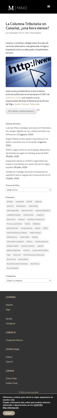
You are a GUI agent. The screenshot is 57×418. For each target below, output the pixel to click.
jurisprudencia (26, 228)
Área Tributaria (12, 268)
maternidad (24, 237)
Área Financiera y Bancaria (33, 255)
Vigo (8, 255)
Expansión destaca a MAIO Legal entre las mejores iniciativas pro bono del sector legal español (28, 164)
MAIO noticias (35, 233)
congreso (40, 215)
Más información (11, 407)
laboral (37, 228)
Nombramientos (41, 241)
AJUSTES (38, 405)
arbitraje (38, 201)
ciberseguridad (13, 210)
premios (26, 250)
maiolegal (13, 33)
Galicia (27, 224)
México (29, 241)
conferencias (28, 215)
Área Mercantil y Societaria (17, 264)
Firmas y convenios (14, 224)
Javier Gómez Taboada (26, 104)
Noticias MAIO (12, 246)
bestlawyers (21, 206)
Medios (35, 237)
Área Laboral (23, 259)
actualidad (20, 201)
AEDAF (29, 201)
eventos (21, 219)
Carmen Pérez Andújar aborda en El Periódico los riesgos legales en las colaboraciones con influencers (28, 131)
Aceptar (9, 413)
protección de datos (40, 250)
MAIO (45, 228)
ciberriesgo (33, 206)
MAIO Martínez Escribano (17, 233)
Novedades (36, 33)
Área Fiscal (11, 259)
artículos (10, 206)
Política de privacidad (28, 392)
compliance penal (13, 215)
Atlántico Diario (14, 97)
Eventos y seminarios (35, 219)
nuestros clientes (28, 246)
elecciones (11, 219)
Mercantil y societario (15, 241)
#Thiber (10, 201)
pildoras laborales (14, 250)
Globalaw (36, 224)
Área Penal (35, 264)
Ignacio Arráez (12, 228)
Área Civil (17, 255)
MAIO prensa (12, 237)
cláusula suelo (27, 210)
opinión (40, 246)
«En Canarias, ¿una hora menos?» (21, 111)
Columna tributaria (42, 210)
